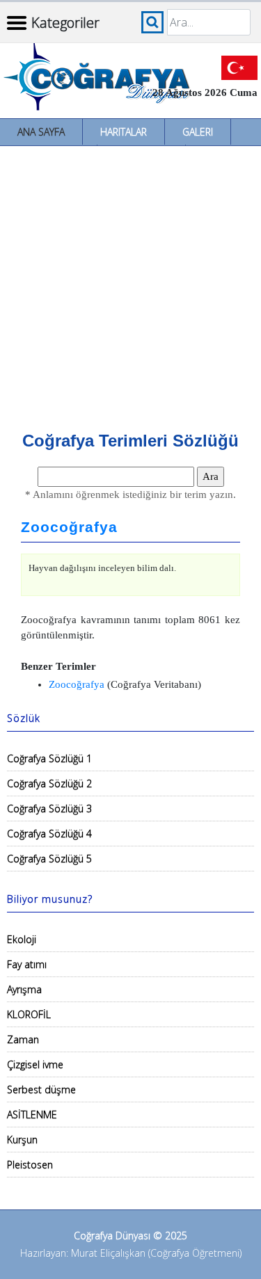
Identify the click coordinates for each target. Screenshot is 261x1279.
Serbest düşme (41, 1089)
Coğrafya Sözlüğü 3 (49, 808)
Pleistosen (30, 1164)
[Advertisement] (130, 283)
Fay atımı (27, 964)
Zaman (23, 1039)
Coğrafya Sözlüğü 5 (49, 858)
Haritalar (123, 131)
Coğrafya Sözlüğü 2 (49, 783)
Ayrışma (24, 989)
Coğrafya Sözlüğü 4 (49, 833)
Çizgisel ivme (35, 1064)
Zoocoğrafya (69, 527)
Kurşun (22, 1139)
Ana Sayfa (41, 131)
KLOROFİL (29, 1014)
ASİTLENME (32, 1114)
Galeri (197, 131)
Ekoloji (21, 939)
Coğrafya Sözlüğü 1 (49, 758)
